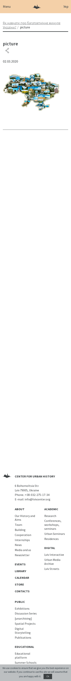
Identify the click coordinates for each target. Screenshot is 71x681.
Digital (49, 548)
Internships (22, 540)
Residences (51, 539)
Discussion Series (26, 613)
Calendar (22, 577)
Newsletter (22, 555)
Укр (65, 6)
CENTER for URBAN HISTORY (35, 476)
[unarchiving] (23, 618)
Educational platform (22, 655)
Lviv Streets (51, 569)
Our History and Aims (25, 518)
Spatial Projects (25, 623)
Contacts (22, 591)
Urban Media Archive (52, 562)
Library (20, 571)
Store (19, 584)
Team (18, 525)
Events (20, 564)
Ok (47, 676)
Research (50, 516)
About (19, 509)
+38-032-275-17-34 (37, 495)
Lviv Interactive (54, 555)
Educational (24, 647)
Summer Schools (26, 662)
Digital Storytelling (23, 630)
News (18, 545)
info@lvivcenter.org (37, 499)
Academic (51, 509)
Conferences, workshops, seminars (52, 525)
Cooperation (23, 535)
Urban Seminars (54, 534)
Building (20, 530)
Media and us (23, 550)
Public (20, 602)
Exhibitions (22, 608)
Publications (23, 637)
